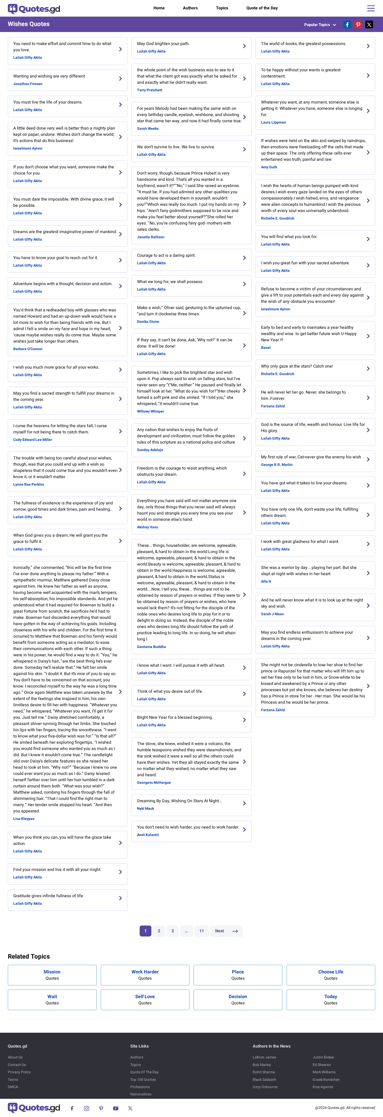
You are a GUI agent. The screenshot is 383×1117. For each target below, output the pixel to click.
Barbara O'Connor (27, 349)
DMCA (13, 1087)
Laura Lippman (273, 122)
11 (201, 931)
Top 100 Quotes (143, 1079)
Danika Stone (148, 321)
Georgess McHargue (154, 782)
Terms (13, 1079)
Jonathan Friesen (27, 84)
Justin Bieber (323, 1057)
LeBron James (264, 1057)
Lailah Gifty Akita (27, 57)
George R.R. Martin (277, 464)
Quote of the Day (262, 8)
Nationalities (140, 1094)
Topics (222, 8)
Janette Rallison (150, 237)
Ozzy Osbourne (265, 1087)
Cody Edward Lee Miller (32, 439)
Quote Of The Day (144, 1072)
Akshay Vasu (147, 527)
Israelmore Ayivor (27, 148)
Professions (140, 1087)
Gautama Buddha (151, 647)
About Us (15, 1057)
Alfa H (266, 581)
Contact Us (17, 1065)
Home (159, 8)
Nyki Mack (145, 808)
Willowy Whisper (150, 411)
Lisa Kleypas (23, 818)
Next (220, 931)
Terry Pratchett (149, 90)
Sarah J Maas (272, 614)
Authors (190, 8)
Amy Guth (269, 167)
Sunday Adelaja (150, 450)
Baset (266, 347)
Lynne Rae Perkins (28, 484)
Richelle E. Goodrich (277, 218)
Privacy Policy (19, 1072)
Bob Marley (262, 1065)
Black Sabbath (264, 1079)
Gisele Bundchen (326, 1079)
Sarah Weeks (148, 128)
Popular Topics (317, 25)
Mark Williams (324, 1072)
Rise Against (323, 1087)
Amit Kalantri (148, 835)
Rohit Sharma (264, 1072)
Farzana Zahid (273, 406)
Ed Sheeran (322, 1065)
